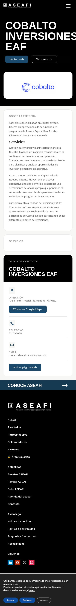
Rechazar (27, 600)
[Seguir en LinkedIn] (10, 562)
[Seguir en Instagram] (31, 562)
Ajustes (44, 600)
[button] (28, 309)
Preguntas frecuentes (22, 536)
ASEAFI (12, 419)
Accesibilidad (16, 543)
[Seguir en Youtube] (17, 562)
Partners (13, 449)
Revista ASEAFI (18, 481)
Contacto (13, 503)
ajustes (31, 590)
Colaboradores (17, 442)
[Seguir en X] (24, 562)
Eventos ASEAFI (18, 474)
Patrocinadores (17, 434)
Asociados (14, 427)
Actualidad (14, 466)
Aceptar (10, 600)
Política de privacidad (21, 528)
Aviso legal (15, 513)
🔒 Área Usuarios (19, 456)
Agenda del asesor (19, 496)
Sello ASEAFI (16, 489)
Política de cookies (19, 521)
